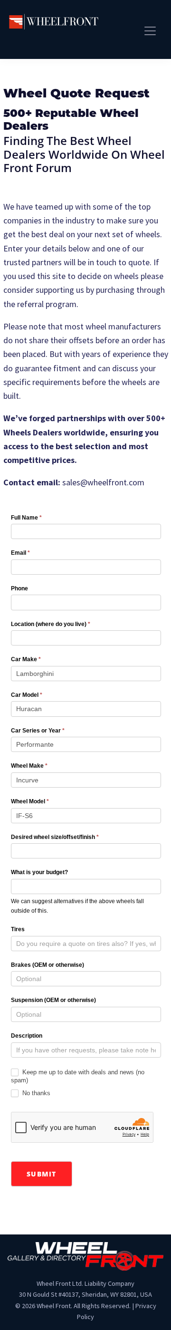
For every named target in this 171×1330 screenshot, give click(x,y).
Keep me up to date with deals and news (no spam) (77, 1076)
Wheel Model (30, 801)
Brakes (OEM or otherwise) (47, 965)
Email (20, 552)
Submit (42, 1173)
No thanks (35, 1093)
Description (26, 1035)
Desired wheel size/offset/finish (55, 837)
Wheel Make (29, 765)
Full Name (26, 517)
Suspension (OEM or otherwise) (53, 1000)
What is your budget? (39, 872)
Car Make (26, 659)
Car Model (26, 695)
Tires (18, 929)
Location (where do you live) (50, 624)
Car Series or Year (38, 730)
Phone (19, 588)
